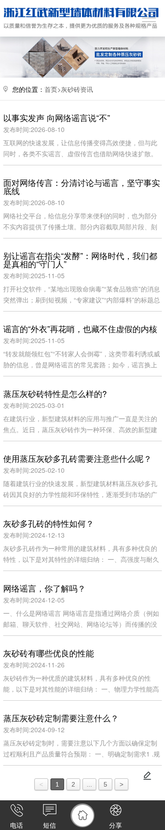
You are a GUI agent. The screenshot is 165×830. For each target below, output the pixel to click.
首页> (52, 89)
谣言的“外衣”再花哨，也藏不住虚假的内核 (80, 328)
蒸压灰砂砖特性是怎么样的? (55, 393)
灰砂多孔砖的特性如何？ (48, 523)
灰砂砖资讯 (77, 89)
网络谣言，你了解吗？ (44, 588)
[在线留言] (147, 775)
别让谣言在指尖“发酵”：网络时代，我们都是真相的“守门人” (80, 259)
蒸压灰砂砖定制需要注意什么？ (61, 718)
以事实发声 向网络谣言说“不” (56, 117)
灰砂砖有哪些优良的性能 (48, 653)
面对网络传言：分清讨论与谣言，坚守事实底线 (81, 186)
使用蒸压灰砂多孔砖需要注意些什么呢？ (77, 458)
